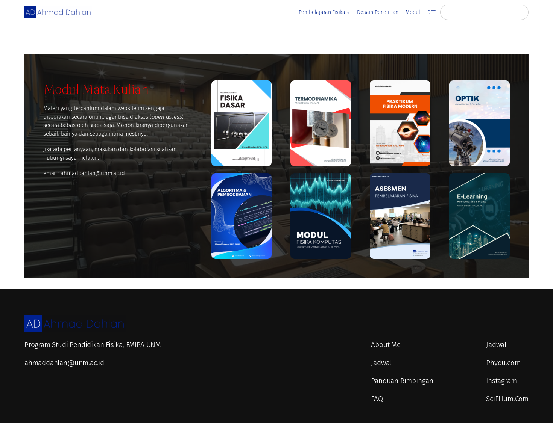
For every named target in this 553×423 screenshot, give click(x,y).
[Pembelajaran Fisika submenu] (348, 12)
